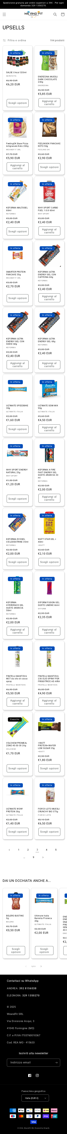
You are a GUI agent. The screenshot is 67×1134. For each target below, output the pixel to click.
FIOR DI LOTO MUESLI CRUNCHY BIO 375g (49, 810)
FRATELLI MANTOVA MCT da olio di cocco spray (17, 679)
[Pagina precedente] (9, 850)
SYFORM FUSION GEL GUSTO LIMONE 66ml (48, 603)
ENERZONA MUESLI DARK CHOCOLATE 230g (48, 79)
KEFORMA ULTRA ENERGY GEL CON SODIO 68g (15, 341)
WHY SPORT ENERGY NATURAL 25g (17, 471)
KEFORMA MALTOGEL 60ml (17, 209)
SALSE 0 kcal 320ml (16, 72)
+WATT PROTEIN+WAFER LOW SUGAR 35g (47, 745)
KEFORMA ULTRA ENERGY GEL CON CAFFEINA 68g (47, 274)
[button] (4, 14)
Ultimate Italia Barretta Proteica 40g (43, 918)
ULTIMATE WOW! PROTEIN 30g (14, 810)
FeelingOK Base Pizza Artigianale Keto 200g (17, 144)
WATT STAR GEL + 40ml (47, 540)
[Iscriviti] (56, 1063)
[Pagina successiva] (43, 857)
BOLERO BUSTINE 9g (15, 917)
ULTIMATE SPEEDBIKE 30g (17, 407)
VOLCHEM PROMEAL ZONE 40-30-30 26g (16, 744)
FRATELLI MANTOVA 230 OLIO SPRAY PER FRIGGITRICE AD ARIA (49, 679)
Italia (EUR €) (32, 1098)
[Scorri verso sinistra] (26, 966)
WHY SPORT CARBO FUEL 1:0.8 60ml (48, 209)
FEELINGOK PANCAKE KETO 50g (49, 144)
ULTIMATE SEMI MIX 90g (48, 407)
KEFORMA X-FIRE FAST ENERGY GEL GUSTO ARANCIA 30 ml (48, 474)
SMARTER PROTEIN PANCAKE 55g (16, 273)
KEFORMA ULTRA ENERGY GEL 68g (46, 340)
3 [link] (37, 849)
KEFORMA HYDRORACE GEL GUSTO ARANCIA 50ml (15, 606)
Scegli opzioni (17, 103)
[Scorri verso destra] (41, 966)
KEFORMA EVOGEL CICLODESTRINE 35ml (17, 540)
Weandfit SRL (29, 1128)
